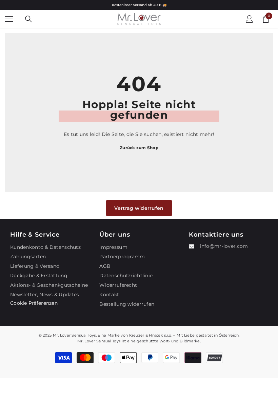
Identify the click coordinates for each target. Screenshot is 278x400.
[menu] (9, 19)
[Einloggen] (249, 19)
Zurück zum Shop (139, 147)
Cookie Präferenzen (34, 303)
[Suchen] (28, 19)
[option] (139, 5)
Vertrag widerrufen (138, 208)
